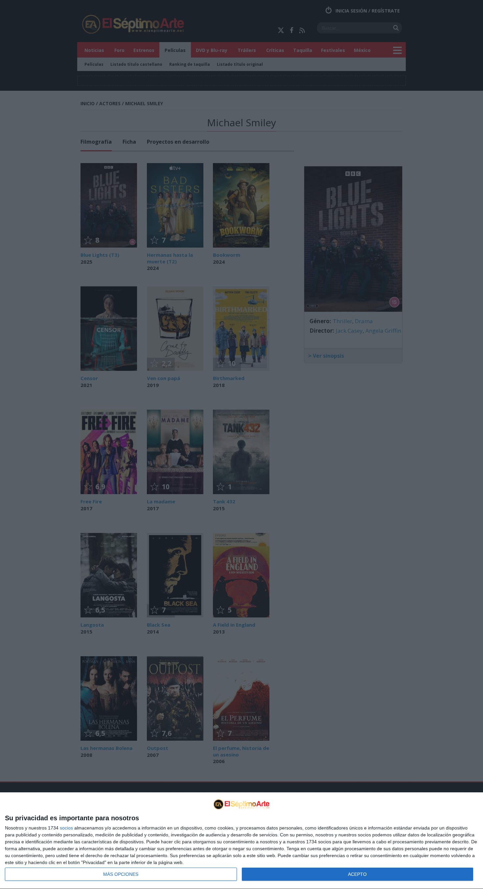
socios (66, 828)
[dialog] (241, 841)
